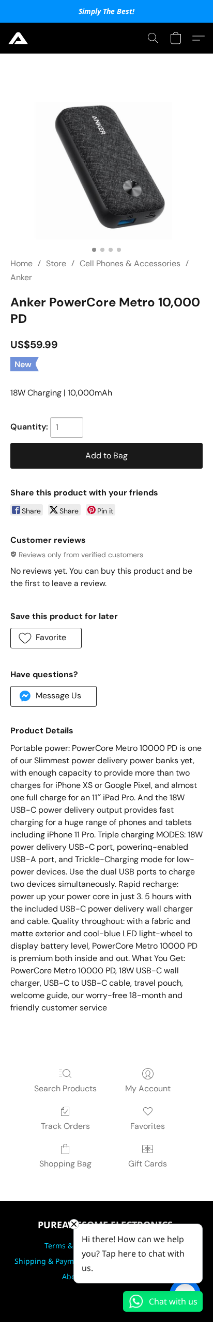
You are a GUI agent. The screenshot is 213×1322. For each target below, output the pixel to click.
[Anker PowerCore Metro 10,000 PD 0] (106, 168)
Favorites (147, 1126)
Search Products (65, 1088)
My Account (148, 1088)
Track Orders (65, 1126)
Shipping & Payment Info (57, 1261)
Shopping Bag (65, 1163)
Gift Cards (147, 1163)
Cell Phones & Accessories (130, 263)
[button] (18, 38)
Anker (21, 277)
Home (21, 263)
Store (56, 263)
